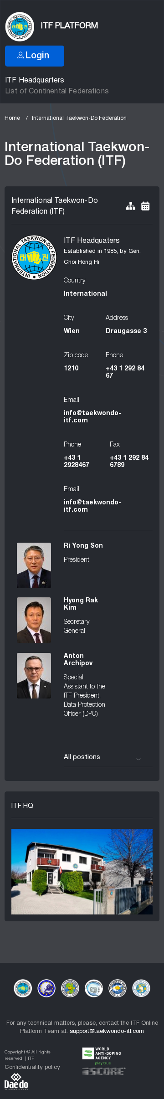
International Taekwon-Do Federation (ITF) (54, 206)
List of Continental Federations (57, 91)
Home (12, 118)
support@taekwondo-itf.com (107, 1031)
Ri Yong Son (83, 546)
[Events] (145, 206)
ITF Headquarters (35, 80)
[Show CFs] (130, 206)
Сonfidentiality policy (32, 1067)
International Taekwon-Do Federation (79, 118)
